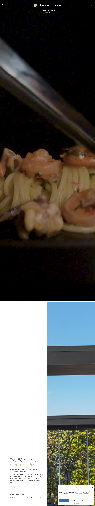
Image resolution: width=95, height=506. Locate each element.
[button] (92, 487)
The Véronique (49, 5)
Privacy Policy (76, 503)
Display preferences (87, 500)
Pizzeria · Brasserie (47, 10)
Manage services (62, 497)
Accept (64, 500)
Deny (75, 500)
